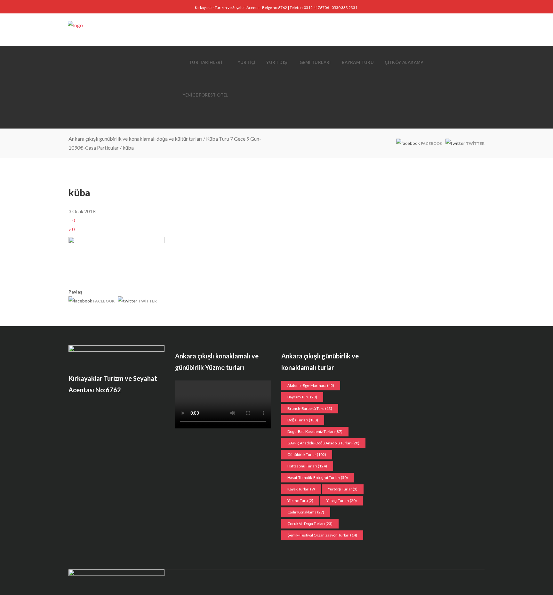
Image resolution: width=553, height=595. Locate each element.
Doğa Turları (302, 420)
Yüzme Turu (300, 500)
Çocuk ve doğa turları (310, 523)
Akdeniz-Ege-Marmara (310, 385)
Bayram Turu (302, 397)
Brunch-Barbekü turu (309, 408)
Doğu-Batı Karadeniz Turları (314, 431)
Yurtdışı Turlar (342, 489)
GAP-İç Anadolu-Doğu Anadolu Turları (323, 443)
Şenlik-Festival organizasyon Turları (322, 535)
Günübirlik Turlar (306, 454)
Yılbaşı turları (341, 500)
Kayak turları (301, 489)
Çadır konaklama (305, 512)
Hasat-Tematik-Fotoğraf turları (317, 477)
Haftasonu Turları (307, 466)
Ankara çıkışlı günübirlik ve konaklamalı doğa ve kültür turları (135, 139)
